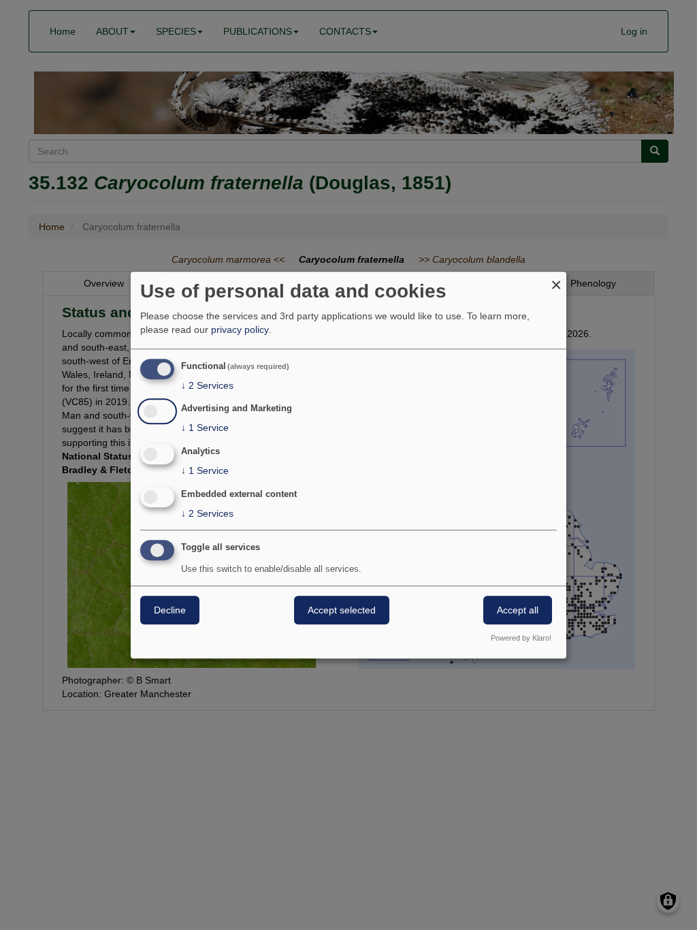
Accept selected (342, 610)
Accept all (517, 610)
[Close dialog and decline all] (556, 280)
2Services (207, 385)
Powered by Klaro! (521, 638)
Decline (170, 610)
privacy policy (240, 329)
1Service (205, 428)
